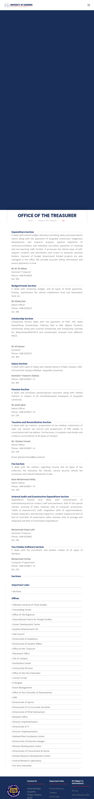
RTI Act (75, 791)
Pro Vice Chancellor (22, 765)
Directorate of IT (21, 726)
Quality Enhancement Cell (25, 629)
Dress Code (54, 796)
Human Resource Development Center (32, 755)
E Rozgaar (17, 682)
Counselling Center (22, 609)
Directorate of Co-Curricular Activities (31, 707)
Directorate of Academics (25, 638)
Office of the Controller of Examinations (32, 692)
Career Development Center (26, 624)
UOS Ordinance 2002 (81, 795)
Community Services (23, 668)
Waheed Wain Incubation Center (29, 736)
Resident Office (20, 716)
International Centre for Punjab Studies (32, 619)
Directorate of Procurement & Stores (31, 751)
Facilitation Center (22, 663)
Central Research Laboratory (27, 760)
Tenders (53, 792)
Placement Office (21, 653)
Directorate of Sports (23, 702)
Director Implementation (25, 721)
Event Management (22, 687)
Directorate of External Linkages (29, 741)
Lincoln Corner (20, 677)
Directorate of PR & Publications (29, 712)
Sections (17, 591)
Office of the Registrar (24, 614)
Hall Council (18, 634)
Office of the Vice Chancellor (27, 673)
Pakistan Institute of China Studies (30, 604)
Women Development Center (27, 746)
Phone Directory (56, 788)
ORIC (15, 697)
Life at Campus (20, 658)
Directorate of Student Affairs (27, 643)
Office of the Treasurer (24, 648)
